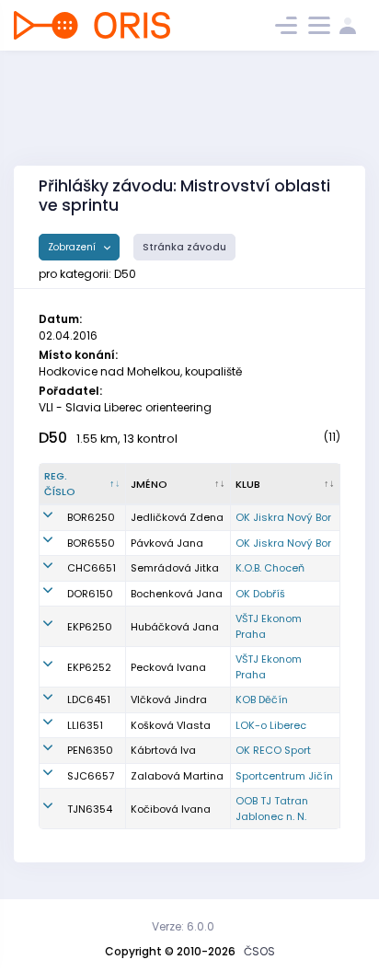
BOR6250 (91, 517)
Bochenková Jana (177, 593)
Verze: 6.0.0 (183, 926)
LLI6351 (85, 725)
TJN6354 (89, 809)
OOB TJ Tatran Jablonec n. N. (271, 808)
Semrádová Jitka (175, 568)
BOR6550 (91, 543)
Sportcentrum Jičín (284, 776)
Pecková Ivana (168, 667)
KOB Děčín (261, 699)
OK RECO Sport (273, 750)
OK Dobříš (260, 593)
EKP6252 (89, 667)
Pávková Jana (167, 543)
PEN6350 (90, 750)
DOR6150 (90, 593)
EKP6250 (89, 626)
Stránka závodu (184, 247)
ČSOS (259, 951)
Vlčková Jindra (169, 699)
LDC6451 (88, 699)
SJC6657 (90, 776)
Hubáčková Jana (175, 626)
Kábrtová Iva (163, 750)
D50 (53, 437)
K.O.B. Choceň (269, 568)
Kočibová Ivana (171, 809)
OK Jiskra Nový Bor (283, 517)
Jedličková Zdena (177, 517)
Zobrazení (73, 247)
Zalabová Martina (177, 776)
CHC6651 (91, 568)
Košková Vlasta (171, 725)
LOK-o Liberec (270, 725)
